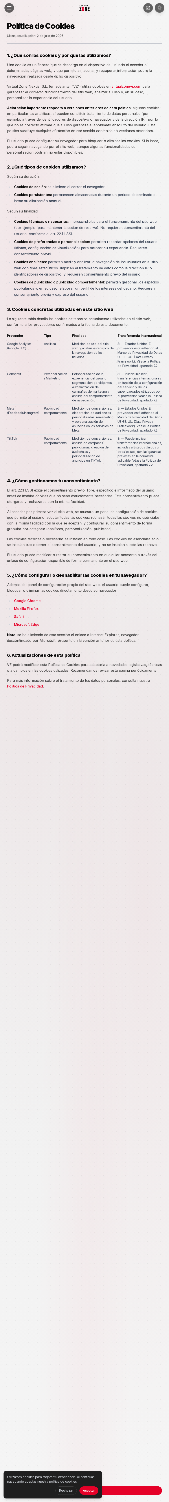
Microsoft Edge (26, 624)
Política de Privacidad (25, 686)
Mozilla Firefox (26, 608)
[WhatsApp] (148, 8)
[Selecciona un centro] (159, 8)
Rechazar (66, 1490)
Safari (19, 616)
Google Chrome (27, 601)
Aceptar (89, 1490)
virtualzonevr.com (126, 86)
